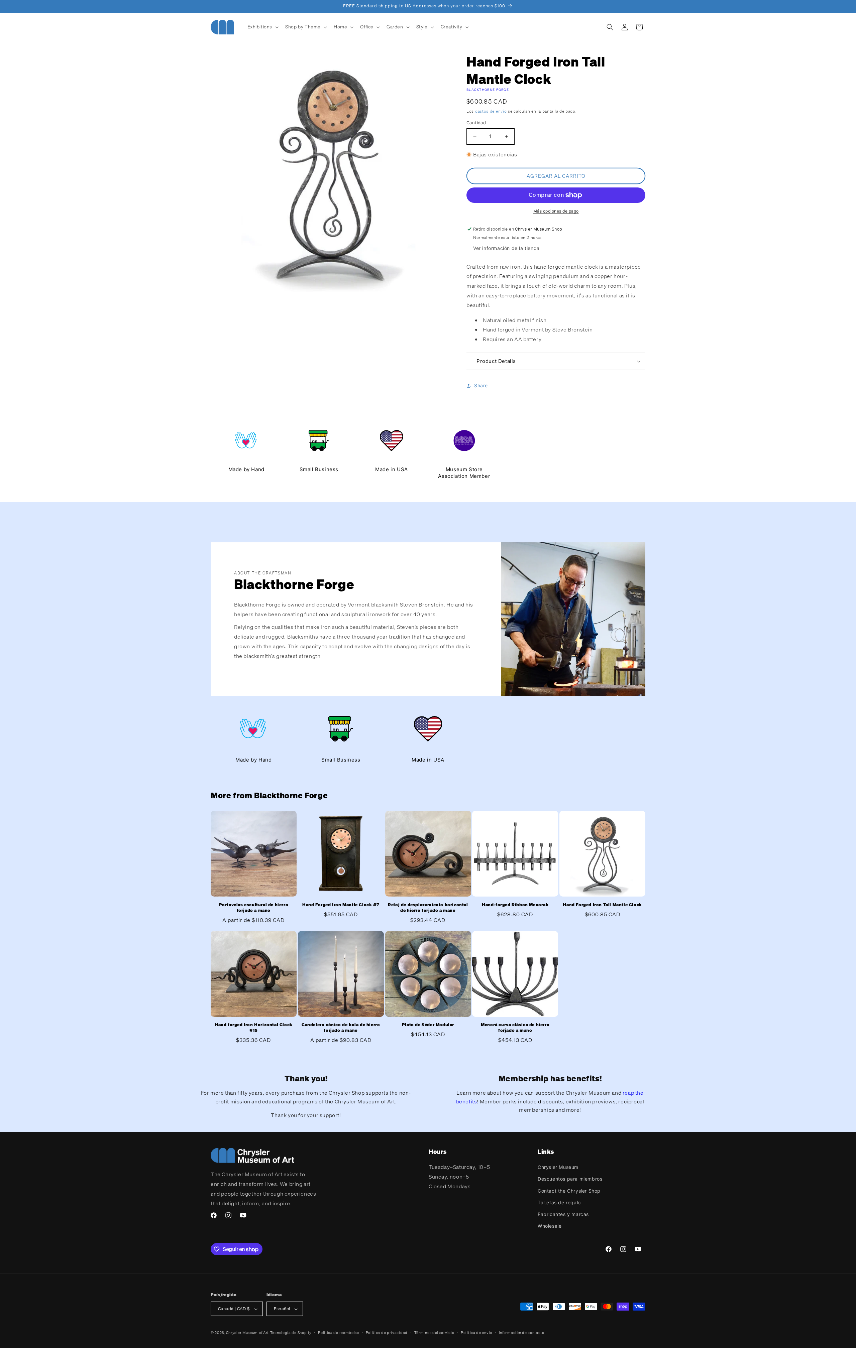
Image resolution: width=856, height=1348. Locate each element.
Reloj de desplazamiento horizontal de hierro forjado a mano (428, 907)
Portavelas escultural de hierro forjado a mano (254, 907)
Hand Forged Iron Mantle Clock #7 (340, 905)
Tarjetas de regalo (559, 1202)
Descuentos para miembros (570, 1179)
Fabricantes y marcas (563, 1214)
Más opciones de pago (556, 211)
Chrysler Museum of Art (247, 1332)
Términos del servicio (434, 1332)
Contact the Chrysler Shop (569, 1191)
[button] (262, 27)
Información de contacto (521, 1332)
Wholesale (549, 1226)
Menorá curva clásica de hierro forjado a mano (515, 1027)
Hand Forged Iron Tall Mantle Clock (602, 905)
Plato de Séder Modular (428, 1025)
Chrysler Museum (558, 1167)
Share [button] (481, 385)
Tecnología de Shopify (291, 1332)
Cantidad (476, 122)
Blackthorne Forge (487, 90)
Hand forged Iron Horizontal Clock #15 (254, 1027)
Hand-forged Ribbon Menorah (515, 905)
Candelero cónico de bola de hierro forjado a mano (341, 1027)
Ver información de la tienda (506, 248)
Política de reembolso (338, 1332)
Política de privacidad (387, 1332)
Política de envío (476, 1332)
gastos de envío (491, 111)
